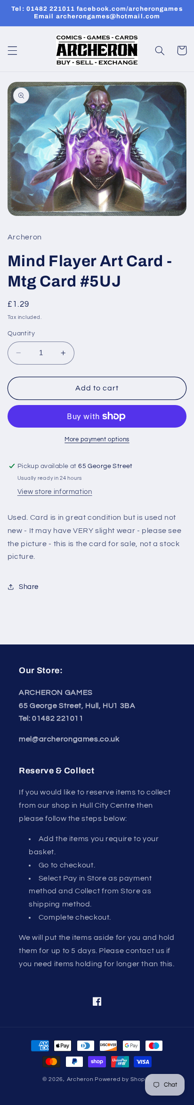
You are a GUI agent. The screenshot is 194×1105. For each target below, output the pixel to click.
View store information (54, 491)
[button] (12, 50)
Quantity (21, 333)
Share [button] (29, 586)
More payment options (97, 440)
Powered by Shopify (123, 1079)
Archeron (80, 1079)
